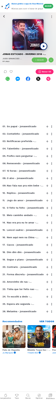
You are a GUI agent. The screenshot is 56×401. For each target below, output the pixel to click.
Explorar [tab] (39, 398)
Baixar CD (46, 72)
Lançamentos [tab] (5, 398)
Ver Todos (46, 321)
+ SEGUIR (39, 60)
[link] (7, 79)
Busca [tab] (28, 398)
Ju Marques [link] (7, 353)
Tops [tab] (17, 398)
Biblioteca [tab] (50, 398)
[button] (2, 6)
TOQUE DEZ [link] (32, 353)
